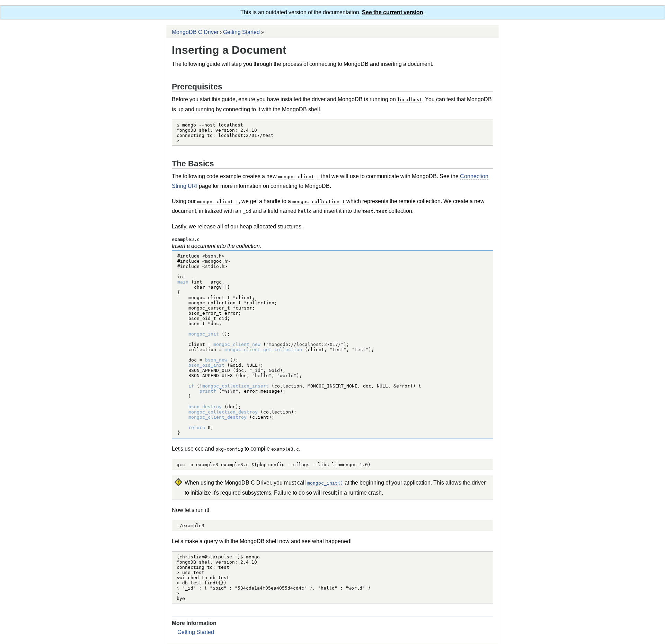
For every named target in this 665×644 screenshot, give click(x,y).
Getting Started (241, 32)
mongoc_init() (325, 483)
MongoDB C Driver (195, 32)
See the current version (392, 12)
